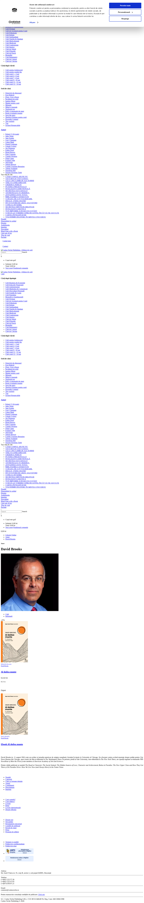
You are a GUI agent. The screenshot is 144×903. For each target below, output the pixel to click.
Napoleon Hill (10, 170)
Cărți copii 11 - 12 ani (13, 82)
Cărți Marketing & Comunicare (16, 289)
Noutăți (8, 777)
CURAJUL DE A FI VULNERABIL (18, 199)
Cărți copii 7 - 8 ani (12, 78)
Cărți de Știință (10, 49)
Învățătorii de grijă (11, 99)
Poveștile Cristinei (11, 119)
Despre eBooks (10, 810)
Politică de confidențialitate (15, 844)
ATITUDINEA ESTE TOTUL (16, 195)
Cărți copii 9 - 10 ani (12, 80)
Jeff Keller (9, 162)
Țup (6, 123)
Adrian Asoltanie (11, 168)
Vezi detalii (5, 736)
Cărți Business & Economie (15, 283)
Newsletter (9, 822)
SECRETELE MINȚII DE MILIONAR (19, 207)
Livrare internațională (13, 808)
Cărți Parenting (10, 295)
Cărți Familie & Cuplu (13, 293)
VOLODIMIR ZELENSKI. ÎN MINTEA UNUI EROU (25, 217)
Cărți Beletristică (11, 57)
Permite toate (125, 6)
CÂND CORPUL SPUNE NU (16, 177)
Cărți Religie (9, 35)
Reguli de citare (11, 828)
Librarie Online (10, 535)
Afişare (32, 22)
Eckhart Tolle (10, 160)
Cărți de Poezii (10, 53)
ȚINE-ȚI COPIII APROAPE (15, 183)
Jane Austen (9, 138)
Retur (7, 806)
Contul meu (7, 241)
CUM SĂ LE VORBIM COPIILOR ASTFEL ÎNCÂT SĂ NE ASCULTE (32, 213)
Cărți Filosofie (10, 51)
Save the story (10, 115)
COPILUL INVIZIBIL (13, 205)
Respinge (125, 19)
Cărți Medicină (10, 43)
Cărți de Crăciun (11, 61)
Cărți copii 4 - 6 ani (12, 76)
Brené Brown (10, 152)
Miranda (8, 105)
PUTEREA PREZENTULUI (16, 187)
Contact (5, 246)
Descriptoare (9, 787)
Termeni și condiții (12, 842)
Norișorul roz (10, 109)
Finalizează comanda (20, 268)
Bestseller (8, 55)
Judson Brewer (10, 164)
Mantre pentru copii (12, 103)
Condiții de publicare (12, 826)
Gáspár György (10, 146)
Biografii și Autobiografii (14, 27)
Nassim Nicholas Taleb (13, 173)
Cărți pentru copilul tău (13, 72)
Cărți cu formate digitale (13, 781)
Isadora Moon (10, 101)
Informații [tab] (8, 616)
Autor (7, 537)
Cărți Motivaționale (12, 41)
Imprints (8, 789)
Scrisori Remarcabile (12, 125)
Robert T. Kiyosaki (12, 134)
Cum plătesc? (10, 801)
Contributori (9, 785)
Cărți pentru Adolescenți (14, 70)
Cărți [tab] (7, 614)
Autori (3, 130)
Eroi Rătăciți (9, 95)
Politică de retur (11, 846)
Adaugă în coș (6, 664)
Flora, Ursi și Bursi (12, 97)
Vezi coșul (9, 268)
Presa (7, 830)
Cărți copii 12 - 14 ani (13, 84)
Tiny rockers (9, 121)
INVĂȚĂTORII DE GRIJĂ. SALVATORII (21, 203)
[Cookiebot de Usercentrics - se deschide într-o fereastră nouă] (14, 22)
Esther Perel (9, 150)
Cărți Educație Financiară (14, 285)
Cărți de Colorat (11, 59)
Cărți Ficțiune (10, 29)
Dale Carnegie (10, 154)
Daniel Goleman (11, 144)
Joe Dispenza (10, 148)
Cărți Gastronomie (11, 45)
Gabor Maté (9, 142)
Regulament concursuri (13, 824)
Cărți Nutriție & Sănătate (14, 39)
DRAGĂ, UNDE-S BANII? (15, 201)
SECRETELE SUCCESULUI (16, 191)
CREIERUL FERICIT (13, 185)
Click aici (41, 894)
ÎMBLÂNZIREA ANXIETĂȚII (17, 197)
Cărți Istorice (10, 47)
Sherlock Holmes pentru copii (16, 117)
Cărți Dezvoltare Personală (14, 291)
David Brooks (10, 539)
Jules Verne (9, 136)
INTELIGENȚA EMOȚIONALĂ (17, 189)
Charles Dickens (11, 156)
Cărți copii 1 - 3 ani (12, 74)
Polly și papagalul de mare (14, 111)
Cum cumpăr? (10, 799)
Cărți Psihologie (11, 33)
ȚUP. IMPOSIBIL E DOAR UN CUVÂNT (21, 211)
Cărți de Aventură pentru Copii (16, 31)
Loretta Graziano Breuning (15, 166)
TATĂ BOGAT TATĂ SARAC (16, 179)
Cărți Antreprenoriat (12, 287)
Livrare (8, 804)
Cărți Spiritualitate (11, 37)
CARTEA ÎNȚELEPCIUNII (15, 215)
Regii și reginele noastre (13, 113)
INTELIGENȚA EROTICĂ (15, 209)
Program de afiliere (12, 832)
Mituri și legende (11, 107)
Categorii (8, 779)
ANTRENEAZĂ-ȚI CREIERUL (17, 193)
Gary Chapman (10, 140)
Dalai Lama (9, 158)
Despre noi (9, 820)
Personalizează (124, 12)
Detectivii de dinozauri (13, 93)
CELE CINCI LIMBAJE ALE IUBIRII (19, 181)
